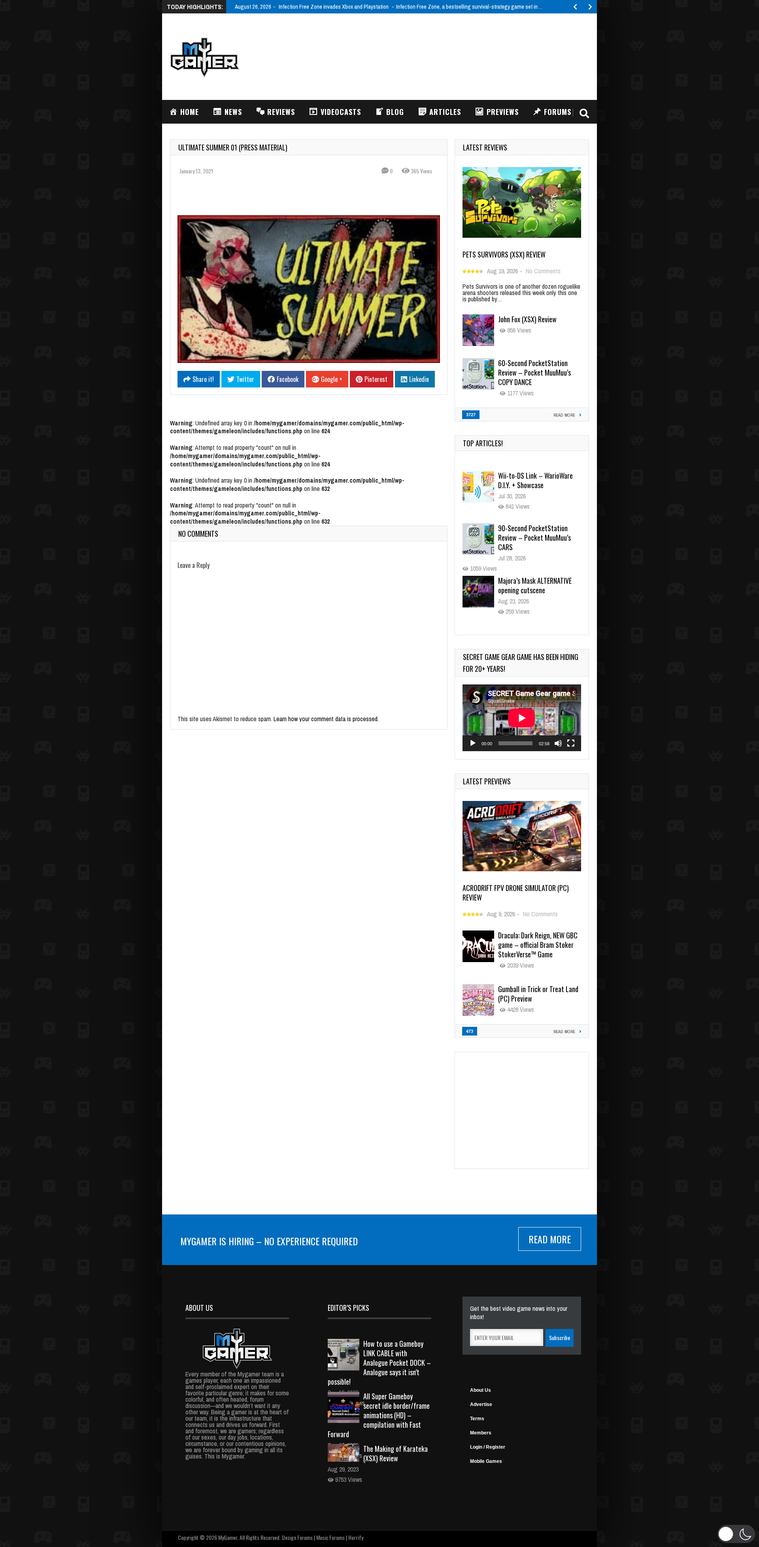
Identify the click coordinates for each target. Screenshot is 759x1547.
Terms (477, 1418)
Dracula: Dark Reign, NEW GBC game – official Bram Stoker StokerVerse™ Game (538, 944)
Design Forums (297, 1537)
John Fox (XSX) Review (527, 319)
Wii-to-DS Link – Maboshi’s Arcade (534, 585)
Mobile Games (486, 1461)
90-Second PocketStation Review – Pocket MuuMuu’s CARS (534, 485)
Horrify (355, 1537)
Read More (550, 1239)
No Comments (543, 271)
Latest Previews (487, 781)
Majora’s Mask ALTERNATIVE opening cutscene (535, 533)
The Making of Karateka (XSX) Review (395, 1453)
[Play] (473, 743)
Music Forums (330, 1537)
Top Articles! (483, 443)
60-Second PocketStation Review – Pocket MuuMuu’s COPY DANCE (534, 372)
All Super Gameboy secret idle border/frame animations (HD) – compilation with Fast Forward (379, 1415)
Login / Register (487, 1447)
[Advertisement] (445, 55)
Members (480, 1433)
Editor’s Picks (348, 1308)
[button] (736, 1534)
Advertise (481, 1404)
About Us (480, 1390)
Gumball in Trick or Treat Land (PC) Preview (538, 994)
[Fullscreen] (571, 743)
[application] (522, 717)
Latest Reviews (485, 147)
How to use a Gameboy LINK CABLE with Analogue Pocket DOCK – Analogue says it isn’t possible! (379, 1362)
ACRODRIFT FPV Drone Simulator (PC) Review (516, 892)
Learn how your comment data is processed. (326, 718)
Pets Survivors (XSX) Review (504, 254)
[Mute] (558, 743)
